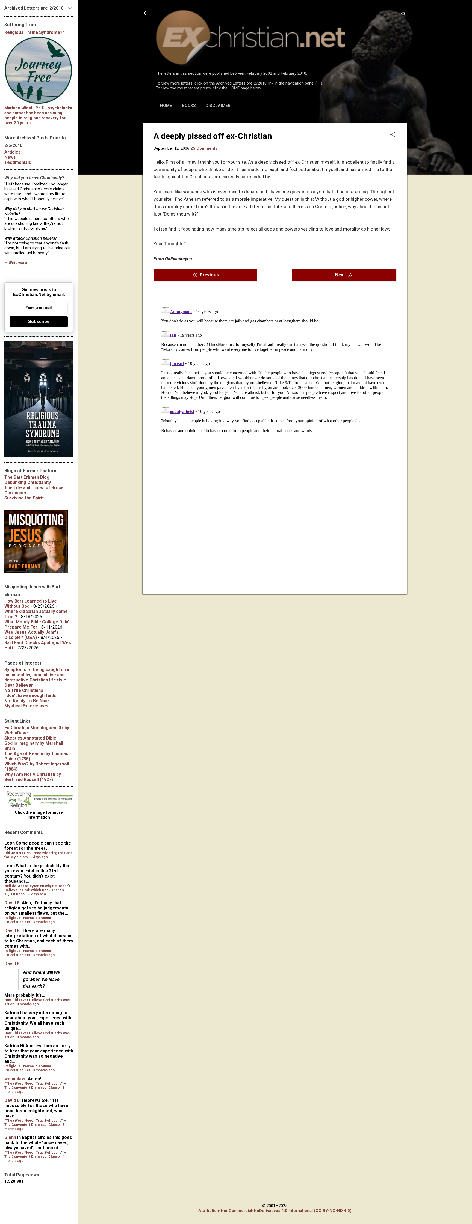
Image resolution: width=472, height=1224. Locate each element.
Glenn (10, 1137)
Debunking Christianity (27, 482)
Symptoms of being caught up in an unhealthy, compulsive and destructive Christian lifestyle (37, 675)
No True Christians (23, 690)
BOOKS (189, 105)
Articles (12, 152)
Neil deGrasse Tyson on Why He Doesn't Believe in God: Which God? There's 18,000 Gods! (37, 890)
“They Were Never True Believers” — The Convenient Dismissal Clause (35, 1085)
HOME (166, 105)
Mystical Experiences (26, 705)
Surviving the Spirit (24, 498)
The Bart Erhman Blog (26, 477)
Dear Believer (18, 685)
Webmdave (18, 262)
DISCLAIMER (218, 105)
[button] (393, 135)
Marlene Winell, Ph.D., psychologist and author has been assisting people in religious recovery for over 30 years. (38, 115)
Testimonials (17, 162)
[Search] (403, 15)
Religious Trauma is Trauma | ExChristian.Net (28, 920)
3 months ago (44, 922)
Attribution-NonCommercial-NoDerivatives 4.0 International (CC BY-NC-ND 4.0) (275, 1210)
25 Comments (203, 148)
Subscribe (38, 321)
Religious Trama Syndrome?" (34, 32)
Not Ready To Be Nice (26, 700)
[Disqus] (275, 370)
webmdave (15, 1078)
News (10, 157)
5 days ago (39, 857)
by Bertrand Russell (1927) (32, 777)
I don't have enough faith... (31, 695)
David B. (12, 902)
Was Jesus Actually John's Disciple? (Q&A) (31, 635)
